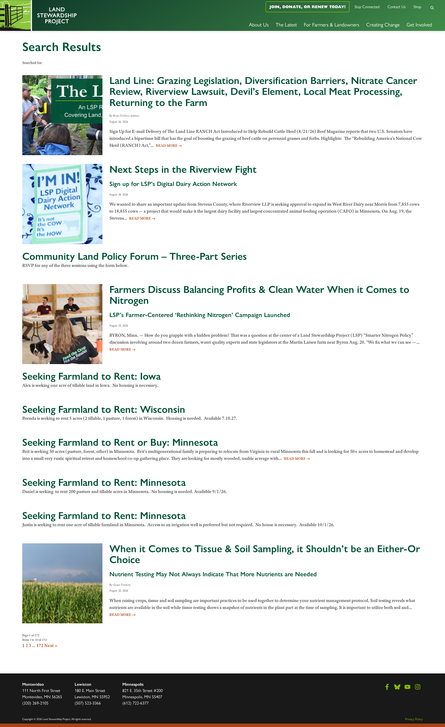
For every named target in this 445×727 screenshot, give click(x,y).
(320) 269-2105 (35, 703)
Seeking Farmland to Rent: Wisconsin (103, 409)
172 (39, 645)
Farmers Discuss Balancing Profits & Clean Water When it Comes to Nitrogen (259, 295)
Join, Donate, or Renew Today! (308, 6)
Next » (51, 645)
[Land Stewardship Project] (74, 15)
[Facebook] (387, 687)
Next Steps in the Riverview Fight (183, 169)
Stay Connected (367, 6)
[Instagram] (418, 687)
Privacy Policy (414, 719)
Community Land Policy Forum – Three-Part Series (134, 256)
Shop (417, 6)
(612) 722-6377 (135, 703)
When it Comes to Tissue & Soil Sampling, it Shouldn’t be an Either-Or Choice (264, 554)
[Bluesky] (397, 687)
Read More (169, 145)
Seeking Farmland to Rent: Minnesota (104, 482)
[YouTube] (407, 687)
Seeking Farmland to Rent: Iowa (91, 376)
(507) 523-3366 (88, 703)
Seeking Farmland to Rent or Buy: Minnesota (120, 442)
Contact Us (397, 6)
